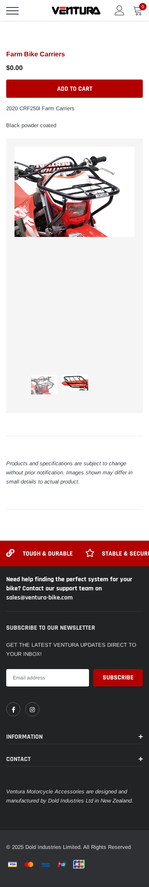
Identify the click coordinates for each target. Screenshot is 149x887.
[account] (120, 10)
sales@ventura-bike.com (39, 597)
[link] (13, 709)
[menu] (12, 11)
